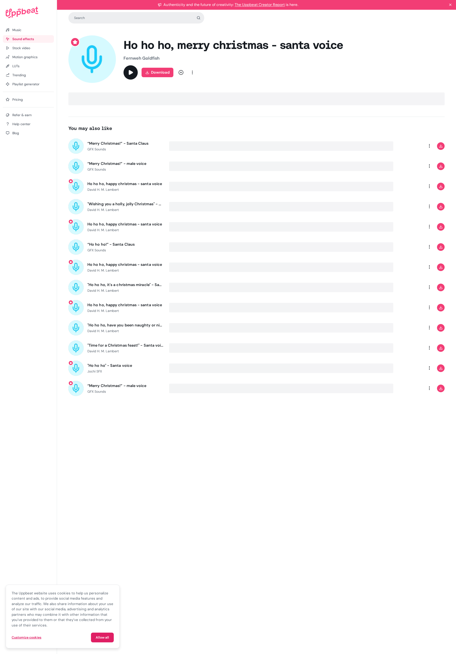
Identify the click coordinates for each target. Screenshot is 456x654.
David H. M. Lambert (103, 189)
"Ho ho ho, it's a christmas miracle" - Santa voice (125, 284)
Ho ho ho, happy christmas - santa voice (124, 183)
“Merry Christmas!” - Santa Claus (118, 143)
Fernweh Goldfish (142, 58)
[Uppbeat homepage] (28, 12)
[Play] (131, 72)
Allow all (102, 637)
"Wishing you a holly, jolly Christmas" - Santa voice (125, 203)
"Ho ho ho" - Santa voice (109, 365)
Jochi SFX (94, 371)
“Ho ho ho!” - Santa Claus (111, 244)
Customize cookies (26, 637)
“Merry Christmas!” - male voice (116, 163)
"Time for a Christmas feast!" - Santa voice (125, 345)
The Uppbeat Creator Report (260, 4)
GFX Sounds (96, 149)
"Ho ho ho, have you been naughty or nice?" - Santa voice (125, 325)
